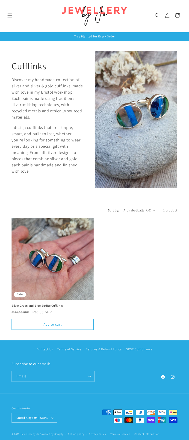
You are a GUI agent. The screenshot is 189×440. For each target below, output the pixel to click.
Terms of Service (69, 349)
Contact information (146, 434)
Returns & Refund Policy (104, 349)
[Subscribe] (89, 376)
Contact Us (45, 349)
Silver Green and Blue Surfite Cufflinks (37, 306)
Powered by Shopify (52, 434)
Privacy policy (97, 434)
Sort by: (113, 210)
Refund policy (76, 434)
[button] (10, 15)
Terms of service (120, 434)
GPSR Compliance (139, 349)
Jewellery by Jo (30, 434)
